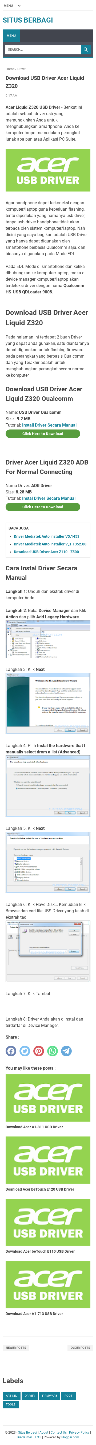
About (43, 1432)
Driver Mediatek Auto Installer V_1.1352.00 (50, 544)
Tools (10, 1404)
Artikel (11, 1396)
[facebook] (11, 1051)
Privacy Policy (79, 1432)
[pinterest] (38, 1051)
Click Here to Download (42, 434)
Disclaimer (24, 1437)
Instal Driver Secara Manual (48, 498)
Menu (11, 36)
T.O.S (37, 1437)
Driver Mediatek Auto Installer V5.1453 (46, 536)
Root (69, 1396)
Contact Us (59, 1432)
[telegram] (66, 1051)
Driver (30, 1396)
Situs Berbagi (28, 20)
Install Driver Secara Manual (49, 425)
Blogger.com (70, 1437)
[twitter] (24, 1051)
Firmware (49, 1396)
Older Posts (80, 1347)
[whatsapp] (52, 1051)
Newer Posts (16, 1347)
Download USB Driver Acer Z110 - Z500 (46, 552)
